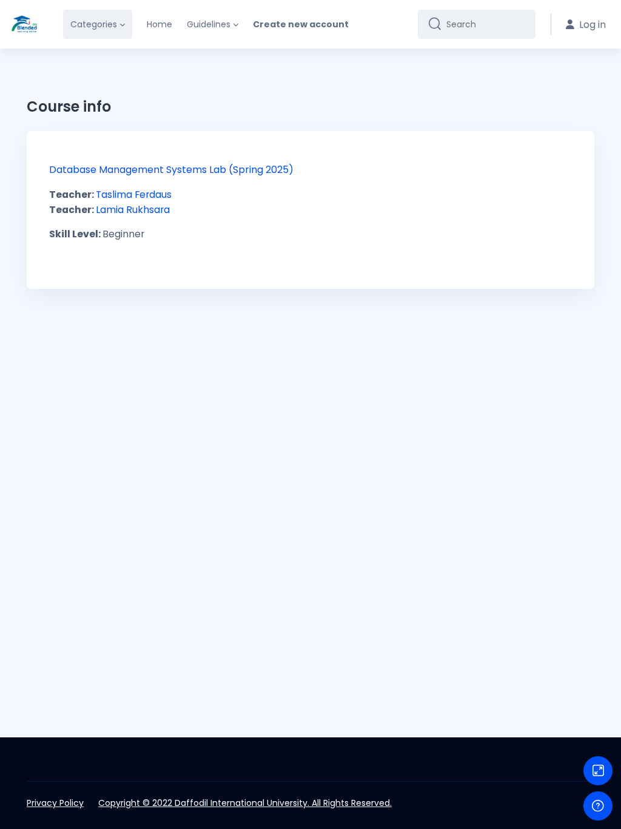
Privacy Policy (55, 803)
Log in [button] (592, 25)
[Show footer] (598, 806)
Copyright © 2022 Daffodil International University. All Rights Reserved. (245, 803)
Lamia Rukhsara (133, 210)
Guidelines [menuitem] (208, 24)
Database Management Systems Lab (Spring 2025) (171, 170)
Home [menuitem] (159, 24)
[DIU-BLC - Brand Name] (24, 24)
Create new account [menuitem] (301, 24)
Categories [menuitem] (93, 24)
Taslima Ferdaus (134, 194)
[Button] (598, 770)
